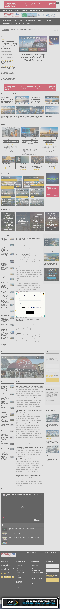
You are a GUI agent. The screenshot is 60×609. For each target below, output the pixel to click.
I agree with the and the (31, 308)
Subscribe (30, 312)
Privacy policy (31, 309)
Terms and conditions (34, 307)
